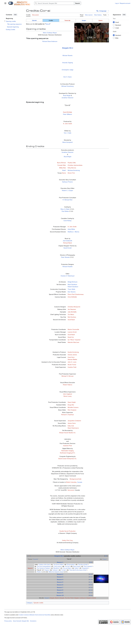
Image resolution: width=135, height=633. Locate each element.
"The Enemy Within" (58, 564)
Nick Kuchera (72, 317)
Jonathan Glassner (67, 97)
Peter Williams (67, 114)
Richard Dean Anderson (49, 41)
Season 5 (60, 582)
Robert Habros (67, 384)
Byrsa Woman (61, 162)
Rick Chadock (72, 410)
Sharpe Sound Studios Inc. (67, 432)
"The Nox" (67, 566)
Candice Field (72, 367)
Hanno (64, 173)
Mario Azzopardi (67, 142)
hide (15, 14)
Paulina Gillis (72, 162)
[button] (5, 3)
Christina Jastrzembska (75, 165)
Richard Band (67, 243)
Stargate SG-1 (67, 48)
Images (84, 20)
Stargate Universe (91, 598)
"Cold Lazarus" (58, 566)
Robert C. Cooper (67, 190)
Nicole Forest (72, 364)
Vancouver (71, 490)
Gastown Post (67, 445)
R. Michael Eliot (67, 200)
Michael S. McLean (68, 376)
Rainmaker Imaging (67, 450)
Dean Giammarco (73, 428)
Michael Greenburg (67, 86)
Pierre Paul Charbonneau (76, 294)
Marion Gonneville (73, 329)
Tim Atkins (71, 314)
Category (29, 602)
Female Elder (62, 165)
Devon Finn (71, 173)
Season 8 (60, 590)
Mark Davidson (72, 284)
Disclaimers (33, 621)
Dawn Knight (72, 402)
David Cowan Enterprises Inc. (67, 458)
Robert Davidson (73, 286)
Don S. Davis (67, 77)
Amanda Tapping (67, 62)
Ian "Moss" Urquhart (74, 340)
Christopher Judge (67, 70)
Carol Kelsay (67, 220)
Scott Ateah (71, 319)
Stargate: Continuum (79, 598)
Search (77, 3)
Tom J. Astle (67, 133)
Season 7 (60, 587)
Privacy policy (8, 621)
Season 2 (60, 574)
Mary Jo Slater (65, 209)
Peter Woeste (65, 257)
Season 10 (60, 595)
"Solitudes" (55, 570)
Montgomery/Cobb (75, 479)
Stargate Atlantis (54, 598)
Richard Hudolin (68, 266)
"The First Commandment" (44, 566)
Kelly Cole (71, 426)
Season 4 (60, 579)
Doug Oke (71, 405)
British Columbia (71, 482)
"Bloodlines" (56, 568)
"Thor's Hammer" (87, 566)
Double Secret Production (67, 531)
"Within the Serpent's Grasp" (55, 572)
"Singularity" (85, 568)
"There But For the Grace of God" (78, 570)
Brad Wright (67, 95)
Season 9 (60, 592)
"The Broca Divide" (83, 564)
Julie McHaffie (72, 312)
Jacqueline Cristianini (74, 420)
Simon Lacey (67, 396)
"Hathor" (76, 568)
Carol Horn (71, 357)
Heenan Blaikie (72, 359)
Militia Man (62, 168)
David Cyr (71, 337)
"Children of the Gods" (44, 564)
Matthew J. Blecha (73, 232)
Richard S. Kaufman (67, 414)
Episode (34, 20)
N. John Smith (67, 123)
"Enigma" (46, 570)
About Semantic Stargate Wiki (21, 621)
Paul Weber (65, 211)
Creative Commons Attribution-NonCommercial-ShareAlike (34, 615)
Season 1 (60, 562)
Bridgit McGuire (72, 282)
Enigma (104, 559)
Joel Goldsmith (67, 240)
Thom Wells (71, 289)
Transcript (67, 20)
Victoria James (72, 354)
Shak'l (64, 170)
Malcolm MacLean (73, 342)
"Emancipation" (71, 564)
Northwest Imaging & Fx (67, 453)
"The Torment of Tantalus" (43, 568)
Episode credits (38, 602)
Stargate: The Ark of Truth (66, 598)
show (90, 574)
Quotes (101, 20)
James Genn (72, 423)
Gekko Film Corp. (67, 540)
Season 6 (60, 585)
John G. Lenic (72, 362)
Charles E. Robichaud (67, 276)
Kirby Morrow (72, 168)
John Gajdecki (67, 394)
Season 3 (60, 577)
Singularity (35, 559)
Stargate (46, 598)
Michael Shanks (67, 55)
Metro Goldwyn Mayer (50, 32)
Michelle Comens (73, 407)
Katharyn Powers (67, 182)
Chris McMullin (72, 297)
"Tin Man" (63, 570)
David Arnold (67, 248)
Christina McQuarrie (74, 307)
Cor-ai (48, 24)
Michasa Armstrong (74, 170)
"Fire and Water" (67, 568)
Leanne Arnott (72, 332)
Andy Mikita (71, 229)
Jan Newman (72, 309)
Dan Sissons (72, 292)
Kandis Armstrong (73, 352)
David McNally (67, 112)
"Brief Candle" (76, 566)
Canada (79, 482)
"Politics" (39, 572)
